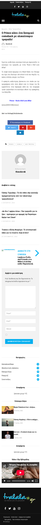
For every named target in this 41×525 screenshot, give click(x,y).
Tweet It (13, 127)
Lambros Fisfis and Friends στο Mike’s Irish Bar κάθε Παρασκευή (25, 260)
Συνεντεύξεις (19, 2)
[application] (20, 472)
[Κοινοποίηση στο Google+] (31, 127)
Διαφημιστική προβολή (25, 517)
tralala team (14, 517)
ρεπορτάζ (5, 375)
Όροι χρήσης (8, 519)
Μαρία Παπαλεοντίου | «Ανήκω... (25, 407)
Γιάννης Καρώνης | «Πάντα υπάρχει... (26, 419)
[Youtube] (23, 7)
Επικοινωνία (6, 517)
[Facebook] (5, 508)
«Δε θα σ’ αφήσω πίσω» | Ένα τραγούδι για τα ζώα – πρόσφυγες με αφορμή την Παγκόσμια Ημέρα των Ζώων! (19, 214)
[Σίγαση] (33, 481)
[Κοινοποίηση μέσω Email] (20, 132)
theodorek (9, 44)
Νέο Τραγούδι (29, 144)
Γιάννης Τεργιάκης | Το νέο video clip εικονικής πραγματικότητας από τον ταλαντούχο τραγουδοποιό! (20, 196)
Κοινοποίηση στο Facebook (21, 122)
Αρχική (12, 2)
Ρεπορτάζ (28, 2)
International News (8, 364)
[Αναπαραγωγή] (5, 481)
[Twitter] (9, 508)
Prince (11, 144)
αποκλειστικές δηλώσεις (10, 368)
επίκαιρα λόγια (6, 372)
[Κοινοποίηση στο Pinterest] (22, 127)
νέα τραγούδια (15, 29)
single (19, 144)
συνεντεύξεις (6, 379)
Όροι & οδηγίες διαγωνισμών (20, 519)
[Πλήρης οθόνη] (36, 481)
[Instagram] (27, 7)
